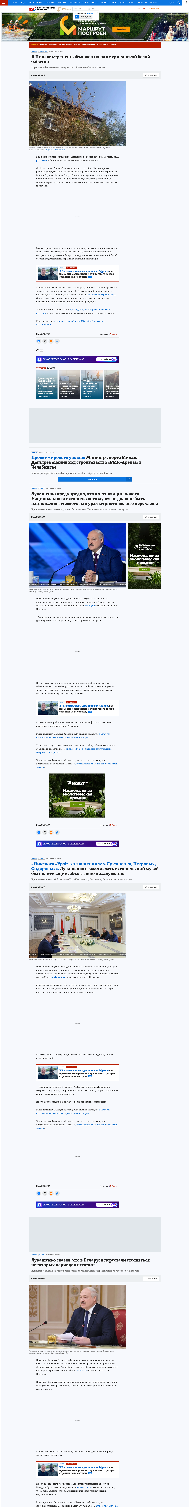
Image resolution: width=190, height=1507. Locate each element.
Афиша (113, 45)
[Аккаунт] (186, 3)
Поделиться (152, 75)
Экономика (74, 3)
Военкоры (53, 45)
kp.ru (114, 334)
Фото (15, 3)
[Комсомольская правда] (42, 9)
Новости (43, 45)
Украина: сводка (65, 45)
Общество (61, 3)
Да (77, 17)
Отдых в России (88, 45)
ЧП (41, 350)
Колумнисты (151, 3)
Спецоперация (35, 3)
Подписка (154, 9)
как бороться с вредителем (100, 294)
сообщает (90, 605)
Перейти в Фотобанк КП (56, 150)
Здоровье (105, 3)
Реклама (141, 9)
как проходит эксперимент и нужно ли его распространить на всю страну (87, 274)
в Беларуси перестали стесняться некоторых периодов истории (73, 735)
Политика (49, 3)
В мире (85, 3)
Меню (4, 3)
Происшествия (102, 45)
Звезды (94, 3)
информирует (59, 977)
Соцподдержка (119, 3)
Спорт (140, 3)
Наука (131, 3)
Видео (23, 3)
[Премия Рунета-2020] (63, 9)
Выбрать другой (86, 17)
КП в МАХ (77, 45)
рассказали (42, 160)
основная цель (83, 1487)
